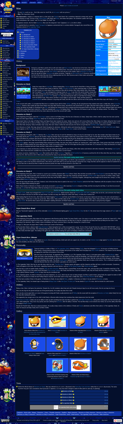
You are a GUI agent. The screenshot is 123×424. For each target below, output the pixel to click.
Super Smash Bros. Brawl (76, 211)
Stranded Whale (36, 99)
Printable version (6, 53)
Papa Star (32, 136)
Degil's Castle (21, 192)
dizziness (59, 301)
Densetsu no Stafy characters (87, 412)
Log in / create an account (70, 5)
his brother (70, 88)
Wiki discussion (5, 20)
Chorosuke (111, 59)
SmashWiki (4, 103)
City (23, 188)
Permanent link (5, 55)
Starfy (109, 61)
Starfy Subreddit (6, 42)
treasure (58, 109)
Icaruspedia (5, 81)
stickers (50, 211)
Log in (119, 0)
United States (63, 260)
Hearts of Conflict (46, 192)
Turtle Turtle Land (110, 127)
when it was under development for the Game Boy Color (34, 332)
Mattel (67, 173)
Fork (18, 97)
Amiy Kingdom (100, 173)
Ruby (109, 65)
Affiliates (4, 26)
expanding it (84, 234)
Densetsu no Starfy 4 (24, 300)
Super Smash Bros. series (62, 414)
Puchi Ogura (42, 116)
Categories (20, 412)
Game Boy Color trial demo (82, 386)
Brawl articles (75, 414)
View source (32, 2)
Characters (40, 412)
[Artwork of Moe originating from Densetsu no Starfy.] (80, 321)
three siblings (53, 71)
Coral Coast (115, 148)
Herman (110, 63)
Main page (4, 18)
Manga (34, 412)
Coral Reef (49, 86)
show (106, 391)
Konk (69, 92)
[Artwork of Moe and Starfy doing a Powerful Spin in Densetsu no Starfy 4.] (80, 365)
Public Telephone (78, 181)
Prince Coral (58, 197)
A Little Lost (71, 281)
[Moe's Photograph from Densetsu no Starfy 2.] (57, 321)
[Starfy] (56, 407)
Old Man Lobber (95, 124)
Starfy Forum (5, 41)
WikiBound (5, 114)
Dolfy (65, 279)
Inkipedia (4, 83)
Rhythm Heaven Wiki (7, 101)
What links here (5, 48)
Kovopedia (4, 84)
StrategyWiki (5, 105)
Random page (5, 24)
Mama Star (37, 118)
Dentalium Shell (48, 95)
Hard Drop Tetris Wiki (7, 79)
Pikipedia (4, 97)
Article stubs (27, 412)
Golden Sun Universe (7, 77)
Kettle (59, 95)
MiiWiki (4, 92)
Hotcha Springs (89, 266)
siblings (107, 93)
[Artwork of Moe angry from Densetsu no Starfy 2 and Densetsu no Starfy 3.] (57, 344)
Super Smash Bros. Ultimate (26, 240)
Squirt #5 (87, 281)
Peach (114, 211)
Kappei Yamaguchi (40, 25)
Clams (46, 412)
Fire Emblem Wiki (6, 73)
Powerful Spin (79, 192)
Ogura (49, 134)
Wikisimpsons (5, 132)
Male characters (104, 414)
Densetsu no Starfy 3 (87, 71)
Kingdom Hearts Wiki (7, 86)
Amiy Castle (21, 200)
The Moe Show (59, 264)
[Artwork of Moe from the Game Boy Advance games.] (103, 321)
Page (18, 2)
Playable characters (55, 412)
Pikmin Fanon (5, 99)
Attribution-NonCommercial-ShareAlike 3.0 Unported (67, 420)
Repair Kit (27, 179)
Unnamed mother (113, 51)
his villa (69, 177)
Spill (85, 192)
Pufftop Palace (43, 18)
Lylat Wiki (4, 88)
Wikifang (4, 128)
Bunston (115, 63)
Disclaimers (63, 421)
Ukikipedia (4, 108)
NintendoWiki (5, 94)
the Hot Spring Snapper (74, 266)
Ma (23, 12)
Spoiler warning (58, 157)
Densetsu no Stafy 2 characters (105, 412)
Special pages (5, 52)
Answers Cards (74, 199)
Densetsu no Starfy (103, 293)
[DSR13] (79, 407)
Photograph (54, 330)
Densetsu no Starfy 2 (30, 353)
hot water (56, 12)
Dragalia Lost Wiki (6, 68)
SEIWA (4, 127)
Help (3, 28)
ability (88, 192)
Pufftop (118, 67)
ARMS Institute (5, 63)
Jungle (40, 153)
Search (7, 30)
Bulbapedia (4, 64)
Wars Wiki (4, 110)
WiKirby (4, 112)
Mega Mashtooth (43, 227)
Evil (37, 134)
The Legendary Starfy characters (89, 414)
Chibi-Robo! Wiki (6, 66)
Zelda (119, 211)
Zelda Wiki (4, 118)
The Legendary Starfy (114, 74)
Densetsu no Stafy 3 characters (26, 414)
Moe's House (111, 67)
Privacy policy (96, 420)
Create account (114, 0)
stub (63, 234)
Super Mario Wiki (6, 107)
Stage (60, 129)
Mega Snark (53, 281)
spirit (46, 240)
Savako (37, 272)
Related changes (6, 50)
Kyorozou (117, 53)
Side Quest (64, 281)
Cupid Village (59, 186)
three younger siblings (114, 57)
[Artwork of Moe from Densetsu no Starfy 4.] (80, 344)
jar (41, 109)
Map (30, 129)
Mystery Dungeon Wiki (7, 134)
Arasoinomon (56, 192)
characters (89, 127)
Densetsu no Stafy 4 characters (45, 414)
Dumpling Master (109, 254)
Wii (89, 211)
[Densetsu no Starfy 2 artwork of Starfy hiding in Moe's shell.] (34, 344)
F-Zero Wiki (5, 75)
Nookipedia (5, 96)
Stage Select (69, 129)
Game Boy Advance (88, 276)
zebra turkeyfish (53, 268)
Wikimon (4, 130)
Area (81, 73)
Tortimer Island (95, 240)
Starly (113, 61)
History (39, 2)
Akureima (74, 186)
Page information (6, 57)
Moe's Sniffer (95, 250)
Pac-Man (109, 240)
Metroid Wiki (5, 90)
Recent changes (5, 22)
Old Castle (75, 73)
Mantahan (99, 279)
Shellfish (64, 412)
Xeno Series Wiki (6, 116)
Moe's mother (68, 68)
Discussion (24, 2)
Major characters (72, 412)
